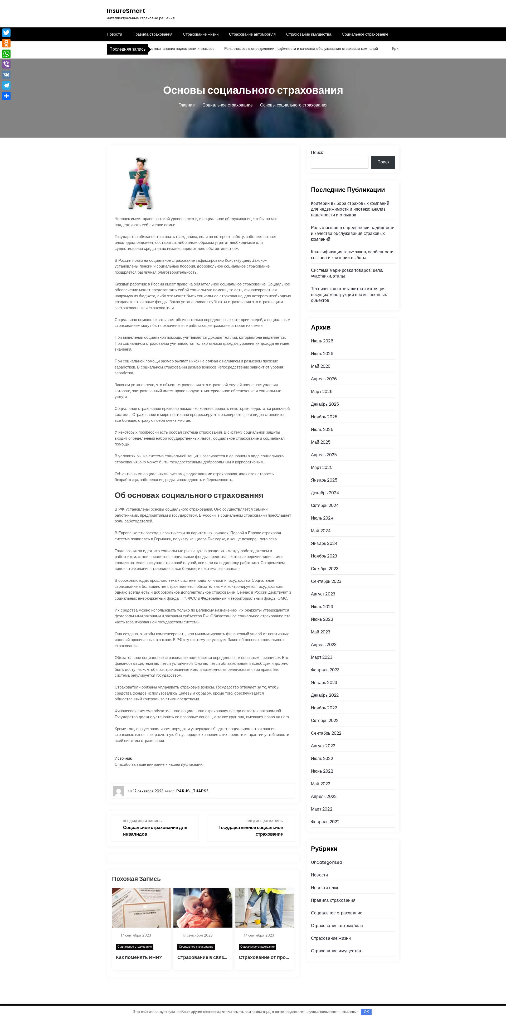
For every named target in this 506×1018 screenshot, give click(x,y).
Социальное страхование (365, 34)
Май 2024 (321, 531)
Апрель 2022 (324, 796)
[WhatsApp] (6, 54)
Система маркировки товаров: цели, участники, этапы (347, 273)
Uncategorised (326, 862)
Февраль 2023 (325, 670)
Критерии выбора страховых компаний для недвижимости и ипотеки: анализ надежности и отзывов (350, 209)
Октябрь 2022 (324, 721)
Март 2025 (322, 467)
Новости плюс (325, 888)
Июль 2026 (322, 341)
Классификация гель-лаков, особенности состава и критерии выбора (352, 255)
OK (366, 1012)
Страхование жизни (200, 34)
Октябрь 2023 (324, 569)
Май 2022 (320, 784)
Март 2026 (322, 392)
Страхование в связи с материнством (221, 957)
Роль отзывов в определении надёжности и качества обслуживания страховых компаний (284, 48)
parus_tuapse (192, 791)
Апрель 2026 (324, 379)
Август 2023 (323, 594)
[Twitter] (6, 32)
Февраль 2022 (325, 822)
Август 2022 (323, 746)
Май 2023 (320, 632)
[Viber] (6, 64)
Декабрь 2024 (325, 493)
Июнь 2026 (322, 354)
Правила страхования (152, 34)
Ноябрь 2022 (324, 708)
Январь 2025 (324, 480)
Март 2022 (321, 809)
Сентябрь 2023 (326, 581)
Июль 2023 (322, 607)
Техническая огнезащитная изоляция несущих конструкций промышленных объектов (349, 294)
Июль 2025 (322, 429)
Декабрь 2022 (325, 695)
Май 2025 (321, 442)
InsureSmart (126, 11)
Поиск (317, 152)
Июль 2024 (322, 518)
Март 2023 (321, 657)
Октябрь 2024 (325, 505)
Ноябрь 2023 (324, 556)
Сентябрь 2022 (326, 733)
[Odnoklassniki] (6, 43)
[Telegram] (6, 85)
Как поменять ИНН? (139, 957)
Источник (123, 758)
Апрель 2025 (324, 455)
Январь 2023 (324, 683)
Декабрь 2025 (325, 404)
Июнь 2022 (322, 771)
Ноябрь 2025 (324, 417)
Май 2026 (321, 366)
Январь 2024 (324, 543)
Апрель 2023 (324, 645)
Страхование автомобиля (252, 34)
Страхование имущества (308, 34)
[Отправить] (6, 96)
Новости (114, 34)
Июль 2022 (322, 758)
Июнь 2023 (322, 619)
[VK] (6, 75)
